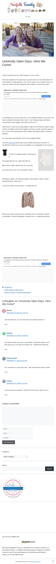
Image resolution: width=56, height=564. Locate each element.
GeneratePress (37, 561)
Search (4, 465)
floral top (11, 143)
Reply (6, 324)
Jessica (9, 381)
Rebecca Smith (12, 358)
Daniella (9, 333)
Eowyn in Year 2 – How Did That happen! (18, 292)
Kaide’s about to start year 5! (14, 290)
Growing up (8, 287)
